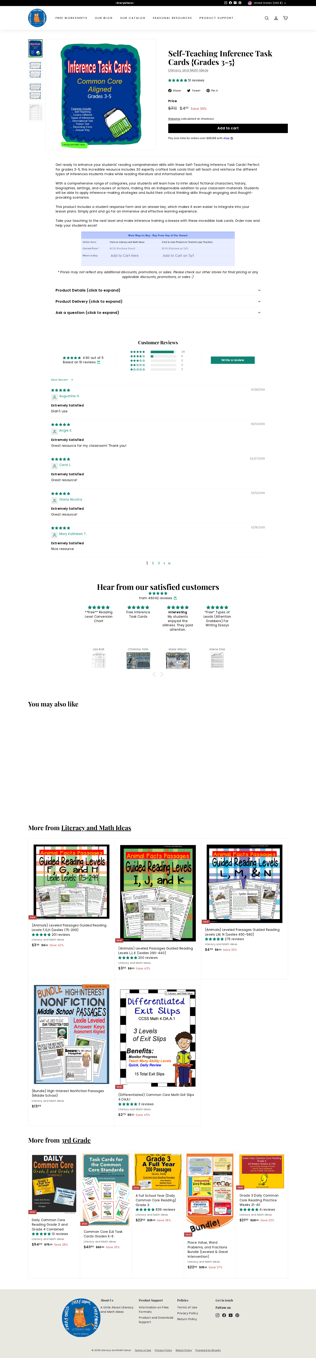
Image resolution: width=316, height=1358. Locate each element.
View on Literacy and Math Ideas (127, 242)
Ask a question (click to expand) (87, 312)
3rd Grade (76, 1140)
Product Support (217, 18)
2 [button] (153, 563)
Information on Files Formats (154, 1309)
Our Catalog (133, 18)
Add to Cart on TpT (178, 255)
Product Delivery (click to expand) (89, 301)
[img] (60, 390)
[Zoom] (101, 94)
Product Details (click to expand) (88, 290)
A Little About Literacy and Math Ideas (117, 1309)
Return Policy (187, 1319)
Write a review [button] (232, 360)
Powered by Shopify (208, 1350)
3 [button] (159, 563)
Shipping (174, 119)
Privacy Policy (187, 1313)
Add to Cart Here (125, 255)
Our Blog (104, 18)
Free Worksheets (72, 18)
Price (172, 100)
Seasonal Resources (172, 18)
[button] (178, 80)
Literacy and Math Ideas (188, 70)
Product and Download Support (156, 1320)
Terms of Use (187, 1307)
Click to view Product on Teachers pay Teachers (187, 242)
